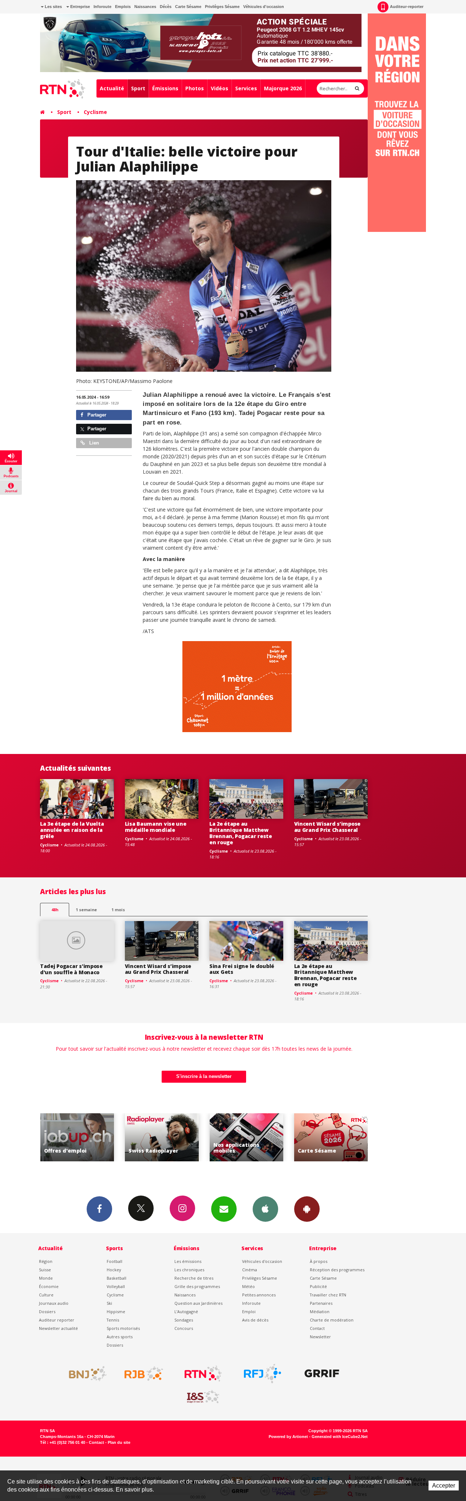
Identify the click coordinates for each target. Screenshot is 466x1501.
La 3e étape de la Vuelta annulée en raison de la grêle (72, 830)
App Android (307, 1209)
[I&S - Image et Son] (203, 1397)
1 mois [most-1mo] (118, 909)
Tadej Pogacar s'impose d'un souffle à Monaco (71, 969)
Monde (46, 1278)
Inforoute (102, 6)
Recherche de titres (193, 1278)
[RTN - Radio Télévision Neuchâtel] (203, 1374)
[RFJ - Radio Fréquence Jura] (262, 1374)
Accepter (443, 1485)
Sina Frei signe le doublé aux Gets (241, 969)
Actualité (112, 88)
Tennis (113, 1320)
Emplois (123, 6)
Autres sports (120, 1336)
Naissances (145, 6)
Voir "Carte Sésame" (248, 1137)
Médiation (319, 1311)
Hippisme (116, 1311)
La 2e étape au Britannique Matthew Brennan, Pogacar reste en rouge (240, 832)
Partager (96, 415)
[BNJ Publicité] (84, 1374)
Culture (46, 1294)
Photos (194, 88)
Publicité (318, 1286)
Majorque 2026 (283, 88)
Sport (138, 88)
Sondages (183, 1320)
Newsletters (224, 1209)
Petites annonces (259, 1294)
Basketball (116, 1278)
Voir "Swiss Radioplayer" (78, 1137)
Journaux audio (53, 1303)
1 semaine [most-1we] (86, 909)
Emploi (249, 1311)
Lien (93, 443)
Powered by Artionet (288, 1436)
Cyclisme (95, 111)
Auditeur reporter (56, 1320)
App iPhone (265, 1209)
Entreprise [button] (79, 6)
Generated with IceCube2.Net (340, 1436)
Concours (183, 1328)
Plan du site (119, 1442)
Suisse (45, 1269)
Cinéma (249, 1269)
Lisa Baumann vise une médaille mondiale (155, 826)
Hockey (114, 1269)
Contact (317, 1328)
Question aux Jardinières (198, 1303)
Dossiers (47, 1311)
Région (45, 1261)
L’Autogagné (186, 1311)
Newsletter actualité (58, 1328)
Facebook (99, 1209)
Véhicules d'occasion (263, 6)
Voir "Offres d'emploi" (332, 1137)
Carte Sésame (188, 6)
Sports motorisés (123, 1328)
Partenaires (321, 1303)
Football (114, 1261)
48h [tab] (54, 909)
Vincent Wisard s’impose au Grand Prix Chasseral (327, 826)
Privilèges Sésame (222, 6)
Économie (49, 1286)
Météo (248, 1286)
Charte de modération (332, 1320)
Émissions (165, 88)
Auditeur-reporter (406, 6)
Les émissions (187, 1261)
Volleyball (116, 1286)
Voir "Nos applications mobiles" (163, 1137)
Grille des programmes (197, 1286)
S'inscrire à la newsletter (204, 1076)
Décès (165, 6)
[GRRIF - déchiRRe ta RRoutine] (322, 1374)
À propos (318, 1261)
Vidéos (219, 88)
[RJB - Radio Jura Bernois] (143, 1374)
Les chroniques (189, 1269)
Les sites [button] (53, 6)
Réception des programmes (337, 1269)
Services (246, 88)
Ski (109, 1303)
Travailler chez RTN (328, 1294)
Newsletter (320, 1336)
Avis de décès (255, 1320)
